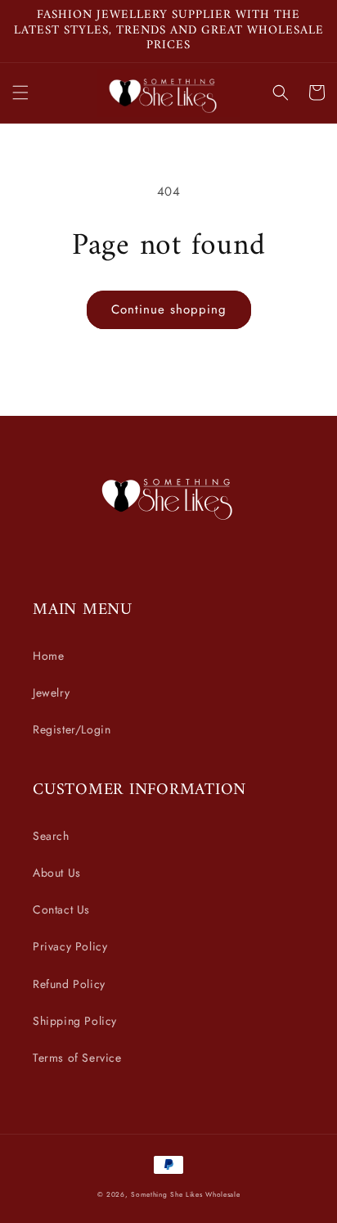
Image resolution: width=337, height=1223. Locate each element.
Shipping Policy (75, 1021)
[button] (20, 92)
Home (48, 656)
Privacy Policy (70, 946)
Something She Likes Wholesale (185, 1194)
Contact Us (61, 909)
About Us (57, 872)
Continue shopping (169, 309)
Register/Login (71, 729)
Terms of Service (77, 1057)
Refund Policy (69, 984)
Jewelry (51, 692)
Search (51, 836)
